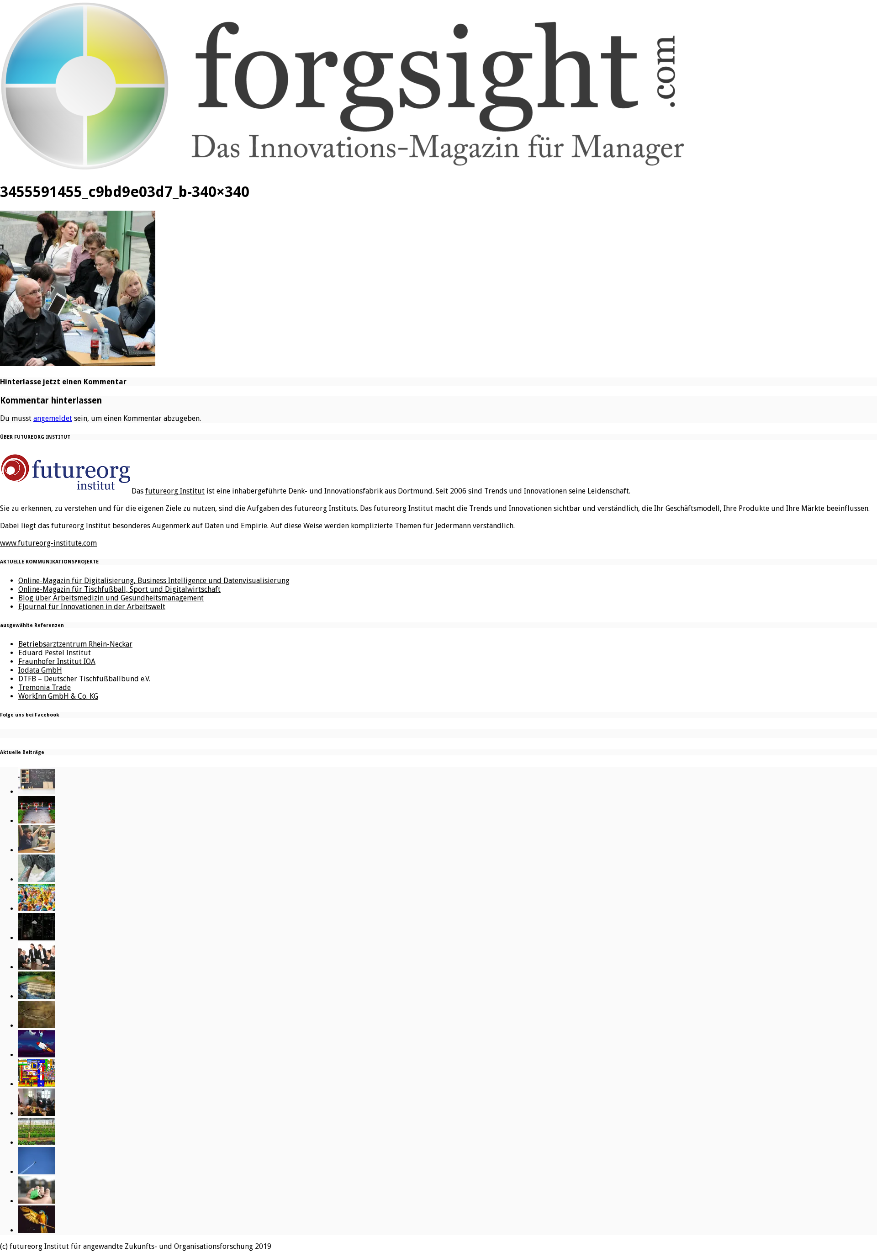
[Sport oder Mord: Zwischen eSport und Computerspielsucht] (36, 850)
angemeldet (52, 418)
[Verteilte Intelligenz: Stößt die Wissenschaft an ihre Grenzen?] (36, 938)
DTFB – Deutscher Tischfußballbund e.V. (84, 678)
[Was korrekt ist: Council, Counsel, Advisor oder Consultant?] (36, 967)
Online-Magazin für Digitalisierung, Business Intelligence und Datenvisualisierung (154, 580)
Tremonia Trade (44, 687)
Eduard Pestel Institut (54, 652)
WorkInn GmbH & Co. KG (58, 696)
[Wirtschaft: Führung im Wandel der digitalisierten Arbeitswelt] (36, 1172)
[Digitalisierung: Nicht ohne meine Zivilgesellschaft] (36, 908)
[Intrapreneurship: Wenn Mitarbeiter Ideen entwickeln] (36, 1055)
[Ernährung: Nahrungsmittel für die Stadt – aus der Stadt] (36, 1142)
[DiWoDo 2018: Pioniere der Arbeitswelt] (36, 1113)
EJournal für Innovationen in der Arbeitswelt (91, 606)
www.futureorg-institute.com (48, 543)
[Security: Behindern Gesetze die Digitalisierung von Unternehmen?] (36, 821)
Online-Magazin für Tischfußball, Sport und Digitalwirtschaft (119, 589)
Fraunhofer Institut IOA (56, 661)
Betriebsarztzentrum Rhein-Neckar (75, 644)
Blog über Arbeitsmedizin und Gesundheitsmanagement (111, 598)
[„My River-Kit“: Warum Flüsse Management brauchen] (36, 996)
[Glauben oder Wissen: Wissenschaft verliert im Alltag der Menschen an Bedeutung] (36, 879)
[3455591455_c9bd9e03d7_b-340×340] (77, 363)
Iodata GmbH (40, 670)
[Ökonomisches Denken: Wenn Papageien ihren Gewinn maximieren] (36, 1230)
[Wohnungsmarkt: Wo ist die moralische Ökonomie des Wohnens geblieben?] (36, 1201)
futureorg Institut (175, 491)
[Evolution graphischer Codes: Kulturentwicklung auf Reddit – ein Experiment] (36, 1084)
